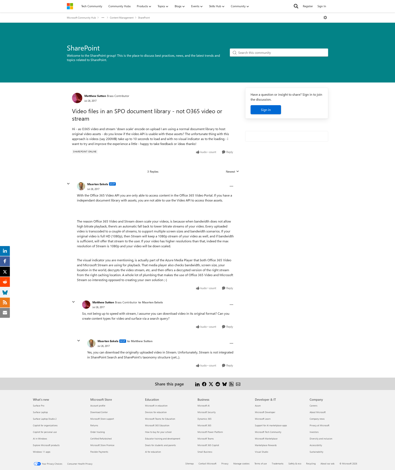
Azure (258, 405)
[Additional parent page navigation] (102, 17)
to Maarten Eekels (150, 302)
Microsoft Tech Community (268, 431)
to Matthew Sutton (139, 341)
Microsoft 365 (204, 425)
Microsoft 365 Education (157, 425)
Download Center (99, 412)
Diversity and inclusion (321, 438)
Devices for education (156, 412)
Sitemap (189, 463)
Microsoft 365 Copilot (208, 445)
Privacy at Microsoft (319, 425)
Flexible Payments (99, 451)
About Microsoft (318, 412)
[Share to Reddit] (218, 384)
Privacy (224, 463)
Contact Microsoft (207, 463)
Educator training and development (162, 438)
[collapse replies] (68, 183)
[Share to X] (211, 384)
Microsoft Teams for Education (160, 418)
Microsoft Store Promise (102, 445)
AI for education (153, 451)
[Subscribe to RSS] (231, 384)
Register (308, 6)
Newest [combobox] (232, 172)
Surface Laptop (40, 412)
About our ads (328, 463)
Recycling (311, 463)
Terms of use (260, 463)
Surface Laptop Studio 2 (45, 418)
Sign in (266, 109)
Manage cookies (241, 463)
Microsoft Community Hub (81, 17)
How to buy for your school (158, 431)
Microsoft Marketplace (266, 438)
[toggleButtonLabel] (325, 17)
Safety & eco (294, 463)
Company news (317, 418)
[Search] (296, 6)
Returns (94, 425)
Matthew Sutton (95, 96)
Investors (314, 431)
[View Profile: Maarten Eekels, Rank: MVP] (81, 186)
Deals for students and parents (160, 445)
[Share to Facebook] (204, 384)
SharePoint (144, 17)
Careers (313, 405)
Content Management (122, 17)
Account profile (97, 405)
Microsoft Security (207, 412)
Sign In (321, 6)
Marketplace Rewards (266, 445)
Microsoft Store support (102, 418)
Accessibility (316, 445)
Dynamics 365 (204, 418)
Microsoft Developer (265, 412)
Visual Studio (261, 451)
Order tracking (97, 431)
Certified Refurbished (101, 438)
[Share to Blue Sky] (224, 384)
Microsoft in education (156, 405)
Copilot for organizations (45, 425)
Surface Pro (38, 405)
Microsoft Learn (263, 418)
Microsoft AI (204, 405)
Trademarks (277, 463)
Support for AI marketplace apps (271, 425)
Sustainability (316, 451)
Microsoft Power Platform (210, 431)
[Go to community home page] (70, 6)
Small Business (205, 451)
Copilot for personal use (45, 431)
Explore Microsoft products (46, 445)
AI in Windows (40, 438)
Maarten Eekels (97, 184)
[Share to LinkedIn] (197, 384)
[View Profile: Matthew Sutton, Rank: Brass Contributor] (77, 98)
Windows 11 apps (41, 451)
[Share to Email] (238, 384)
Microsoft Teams (206, 438)
